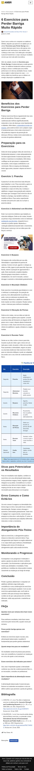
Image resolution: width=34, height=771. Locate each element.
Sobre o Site (18, 769)
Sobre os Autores (7, 769)
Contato (26, 769)
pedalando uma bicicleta (9, 221)
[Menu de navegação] (30, 2)
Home (3, 11)
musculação (13, 740)
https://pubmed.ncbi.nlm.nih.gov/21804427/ (15, 709)
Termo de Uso (22, 767)
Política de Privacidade (8, 767)
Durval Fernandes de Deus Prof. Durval (15, 31)
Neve (3, 758)
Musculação (9, 11)
